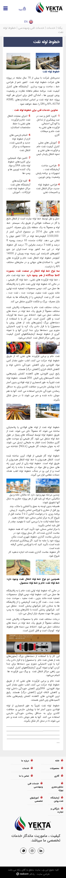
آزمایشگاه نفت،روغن (56, 799)
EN (25, 22)
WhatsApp (23, 850)
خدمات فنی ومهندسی (31, 28)
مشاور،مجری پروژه (57, 788)
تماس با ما (24, 776)
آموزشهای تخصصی (36, 799)
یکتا (60, 28)
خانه (57, 760)
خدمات (51, 28)
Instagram (32, 850)
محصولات (54, 768)
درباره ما (25, 760)
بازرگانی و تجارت (57, 810)
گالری (56, 776)
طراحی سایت (43, 874)
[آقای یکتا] (49, 7)
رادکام (32, 874)
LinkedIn (41, 850)
